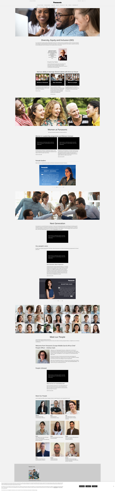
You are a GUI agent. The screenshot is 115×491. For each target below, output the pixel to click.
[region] (57, 486)
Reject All (88, 486)
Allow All (95, 486)
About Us (37, 7)
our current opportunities (72, 361)
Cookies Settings (82, 486)
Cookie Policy (39, 144)
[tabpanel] (57, 175)
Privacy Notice (60, 487)
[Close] (114, 486)
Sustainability (55, 229)
